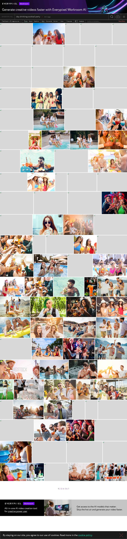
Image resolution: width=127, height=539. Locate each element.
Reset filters (122, 21)
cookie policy (85, 535)
